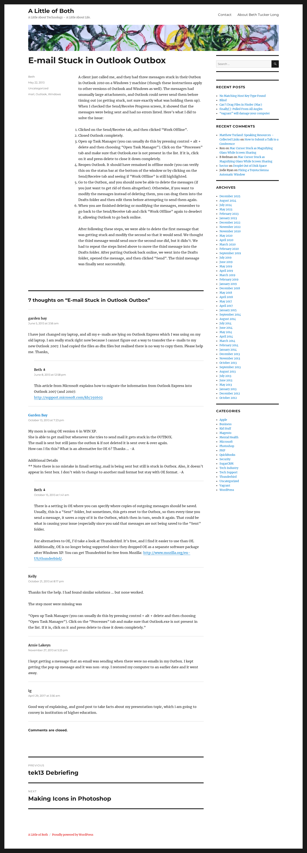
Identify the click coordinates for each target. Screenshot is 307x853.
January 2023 (228, 218)
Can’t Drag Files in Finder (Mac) (240, 104)
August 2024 (227, 200)
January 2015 (228, 310)
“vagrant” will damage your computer (244, 113)
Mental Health (228, 437)
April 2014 (226, 336)
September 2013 (230, 367)
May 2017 (225, 301)
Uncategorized (38, 88)
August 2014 (227, 319)
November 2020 (230, 231)
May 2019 (225, 266)
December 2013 (229, 354)
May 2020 (225, 236)
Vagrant (224, 485)
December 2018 (229, 288)
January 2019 (228, 284)
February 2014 (228, 345)
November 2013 (229, 358)
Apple (223, 420)
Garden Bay (37, 415)
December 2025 (229, 196)
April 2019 (226, 271)
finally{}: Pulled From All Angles (241, 109)
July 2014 (225, 323)
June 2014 (225, 328)
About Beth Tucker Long (258, 15)
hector (223, 166)
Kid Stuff (225, 428)
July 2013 (225, 376)
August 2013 (227, 371)
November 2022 (230, 227)
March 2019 (227, 275)
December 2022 (229, 222)
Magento (225, 433)
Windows (54, 94)
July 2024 (225, 205)
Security (224, 459)
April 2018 (226, 297)
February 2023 (228, 214)
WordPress (226, 490)
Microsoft (226, 442)
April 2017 (226, 306)
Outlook (41, 94)
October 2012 (228, 398)
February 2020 (229, 249)
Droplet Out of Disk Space (250, 166)
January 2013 (227, 389)
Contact (225, 15)
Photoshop (226, 446)
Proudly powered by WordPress (72, 835)
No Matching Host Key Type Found (242, 96)
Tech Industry (228, 468)
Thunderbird (228, 477)
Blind (223, 100)
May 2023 (225, 209)
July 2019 (225, 257)
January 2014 (228, 349)
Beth (31, 76)
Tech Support (228, 472)
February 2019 (228, 279)
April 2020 (226, 240)
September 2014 (230, 314)
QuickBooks (227, 455)
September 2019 (230, 253)
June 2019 (226, 262)
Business (225, 424)
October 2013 (228, 363)
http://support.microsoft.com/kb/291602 (68, 397)
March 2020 (227, 244)
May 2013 (225, 385)
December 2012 (229, 393)
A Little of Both (51, 10)
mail (31, 94)
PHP (222, 450)
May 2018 (225, 292)
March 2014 (227, 341)
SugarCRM (226, 463)
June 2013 (225, 380)
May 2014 (225, 332)
